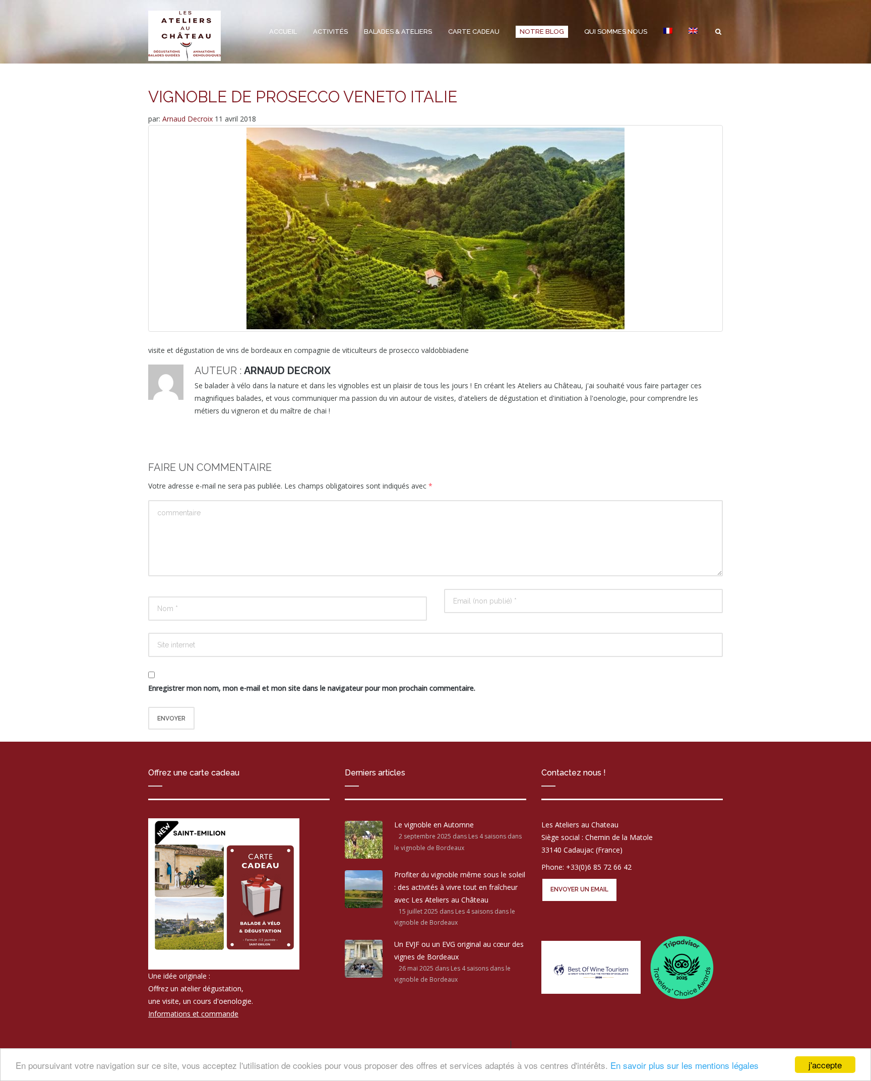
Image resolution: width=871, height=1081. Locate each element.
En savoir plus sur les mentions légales (684, 1065)
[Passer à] (667, 32)
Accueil (283, 31)
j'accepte (825, 1064)
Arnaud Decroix (188, 119)
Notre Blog (542, 31)
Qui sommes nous (615, 31)
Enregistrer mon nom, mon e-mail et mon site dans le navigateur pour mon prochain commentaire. (311, 688)
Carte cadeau (474, 31)
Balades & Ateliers (398, 31)
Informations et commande (193, 1013)
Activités (330, 31)
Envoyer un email (579, 889)
